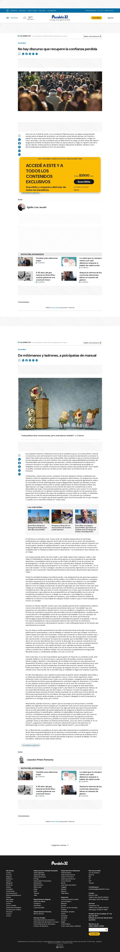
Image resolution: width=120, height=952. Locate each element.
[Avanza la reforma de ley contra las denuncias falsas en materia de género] (69, 276)
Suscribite (96, 18)
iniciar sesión (54, 308)
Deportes (14, 10)
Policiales (22, 10)
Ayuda (70, 943)
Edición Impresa (91, 10)
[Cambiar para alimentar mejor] (25, 261)
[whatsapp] (23, 54)
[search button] (7, 10)
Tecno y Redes (32, 10)
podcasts (42, 10)
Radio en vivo (109, 10)
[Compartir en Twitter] (30, 54)
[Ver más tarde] (19, 53)
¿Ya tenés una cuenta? (81, 188)
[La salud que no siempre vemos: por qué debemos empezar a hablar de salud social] (69, 261)
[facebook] (26, 54)
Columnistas (51, 10)
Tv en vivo (100, 10)
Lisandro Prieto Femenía (40, 759)
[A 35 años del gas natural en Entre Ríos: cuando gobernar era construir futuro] (25, 276)
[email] (33, 54)
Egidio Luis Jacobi (36, 207)
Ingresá (110, 18)
